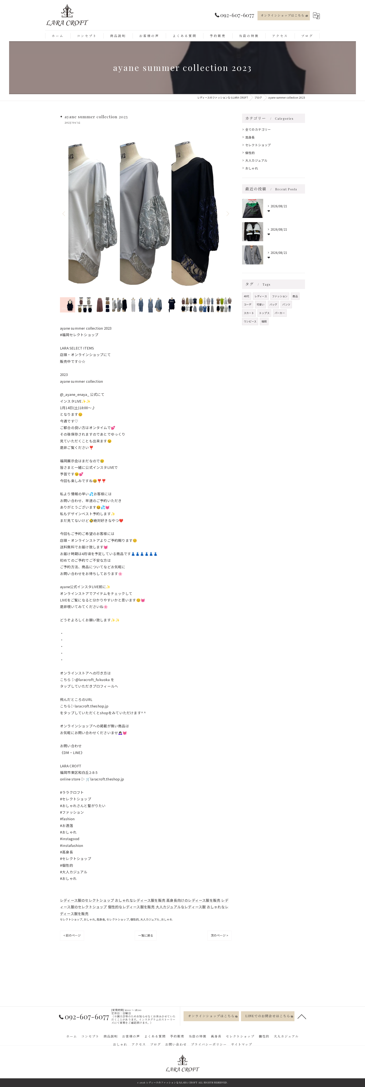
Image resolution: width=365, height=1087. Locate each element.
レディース (261, 296)
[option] (146, 213)
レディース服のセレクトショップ (87, 900)
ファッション (279, 296)
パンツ (286, 304)
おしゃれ (89, 919)
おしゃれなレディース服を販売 (140, 900)
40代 (246, 296)
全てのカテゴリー (258, 129)
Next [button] (227, 213)
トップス (264, 313)
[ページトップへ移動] (302, 1016)
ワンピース (250, 321)
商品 (295, 296)
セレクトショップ (71, 919)
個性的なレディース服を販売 (131, 906)
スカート (249, 313)
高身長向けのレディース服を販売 (193, 900)
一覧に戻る (145, 935)
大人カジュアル (149, 919)
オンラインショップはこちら (283, 15)
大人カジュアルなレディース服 (181, 906)
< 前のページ (72, 935)
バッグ (273, 304)
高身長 (101, 919)
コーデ (248, 304)
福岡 (264, 321)
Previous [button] (64, 213)
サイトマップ (241, 1044)
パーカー (280, 313)
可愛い (260, 304)
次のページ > (219, 935)
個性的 (134, 919)
